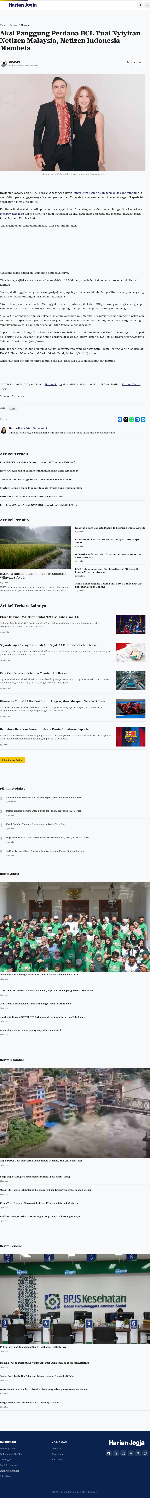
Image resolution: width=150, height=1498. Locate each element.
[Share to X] (125, 419)
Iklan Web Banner (9, 1471)
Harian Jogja (53, 384)
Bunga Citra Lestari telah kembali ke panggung (103, 192)
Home (3, 25)
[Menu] (3, 5)
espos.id (56, 1448)
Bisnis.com (57, 1454)
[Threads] (138, 1453)
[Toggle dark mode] (147, 5)
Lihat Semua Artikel (12, 760)
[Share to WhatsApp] (131, 419)
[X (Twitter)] (116, 1453)
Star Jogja (57, 1459)
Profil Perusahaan (9, 1465)
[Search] (140, 5)
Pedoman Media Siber (11, 1454)
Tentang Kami (7, 1448)
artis (12, 409)
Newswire (14, 62)
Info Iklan (5, 1476)
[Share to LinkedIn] (137, 419)
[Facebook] (109, 1453)
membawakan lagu (12, 213)
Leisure (13, 25)
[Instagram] (123, 1453)
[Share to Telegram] (143, 419)
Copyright (5, 1459)
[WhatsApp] (145, 1453)
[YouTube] (131, 1453)
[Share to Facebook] (120, 419)
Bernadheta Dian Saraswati (28, 428)
